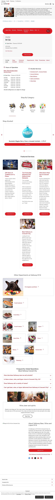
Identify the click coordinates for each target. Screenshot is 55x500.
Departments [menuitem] (30, 60)
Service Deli (39, 349)
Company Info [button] (5, 482)
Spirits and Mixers (34, 78)
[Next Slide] (53, 134)
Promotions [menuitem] (42, 60)
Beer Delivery (33, 76)
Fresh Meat (17, 314)
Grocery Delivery (34, 74)
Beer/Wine (17, 338)
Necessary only (49, 497)
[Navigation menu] (2, 4)
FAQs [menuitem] (36, 60)
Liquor (40, 326)
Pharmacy (12, 1)
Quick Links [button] (5, 479)
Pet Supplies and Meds (31, 286)
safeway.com (44, 450)
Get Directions (8, 51)
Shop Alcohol (27, 54)
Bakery (15, 349)
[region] (27, 496)
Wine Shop (33, 81)
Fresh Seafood (18, 303)
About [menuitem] (48, 60)
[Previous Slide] (2, 134)
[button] (48, 4)
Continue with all (39, 497)
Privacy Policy (28, 494)
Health (7, 1)
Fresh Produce (18, 326)
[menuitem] (8, 31)
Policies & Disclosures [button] (7, 485)
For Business (18, 1)
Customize (18, 494)
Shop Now (33, 144)
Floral (40, 338)
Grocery (3, 1)
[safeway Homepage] (6, 4)
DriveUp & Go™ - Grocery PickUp (38, 72)
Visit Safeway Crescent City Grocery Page (40, 454)
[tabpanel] (27, 135)
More (48, 31)
